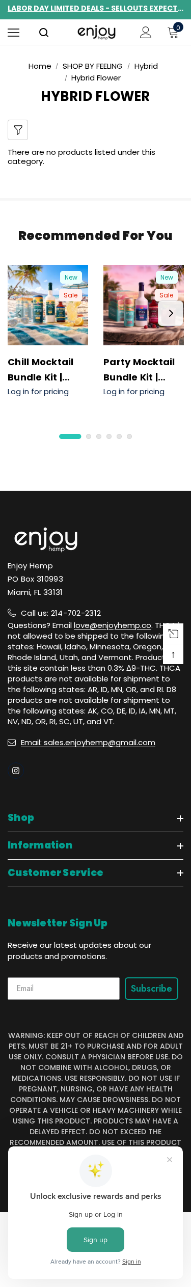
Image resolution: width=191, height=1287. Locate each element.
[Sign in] (146, 32)
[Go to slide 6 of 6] (129, 436)
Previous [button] (20, 313)
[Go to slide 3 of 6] (98, 436)
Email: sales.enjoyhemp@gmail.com (88, 742)
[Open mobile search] (44, 33)
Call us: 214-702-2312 (61, 613)
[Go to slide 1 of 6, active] (70, 436)
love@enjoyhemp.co (112, 625)
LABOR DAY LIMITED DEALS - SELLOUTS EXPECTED (95, 8)
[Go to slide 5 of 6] (119, 436)
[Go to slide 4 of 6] (109, 436)
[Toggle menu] (13, 32)
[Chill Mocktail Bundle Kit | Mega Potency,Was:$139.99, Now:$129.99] (48, 305)
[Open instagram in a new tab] (16, 770)
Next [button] (170, 313)
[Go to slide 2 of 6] (88, 436)
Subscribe (151, 988)
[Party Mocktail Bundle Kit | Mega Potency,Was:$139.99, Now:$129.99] (143, 305)
